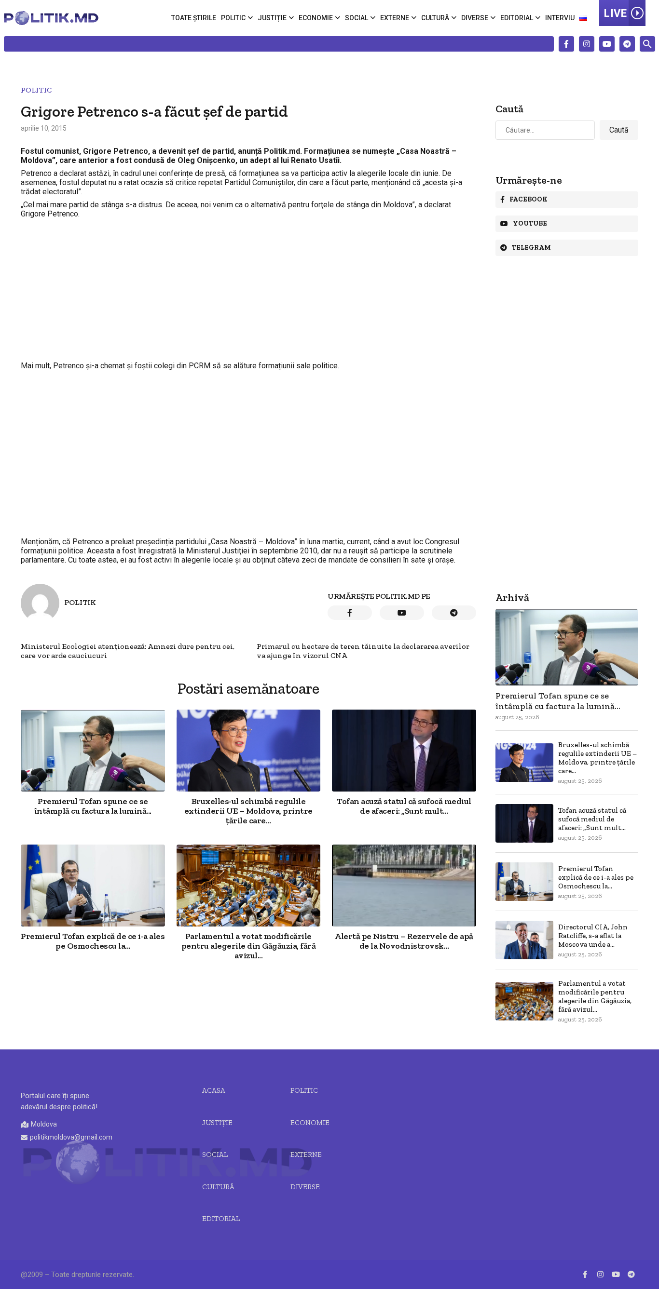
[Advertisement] (248, 289)
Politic (233, 18)
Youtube (530, 223)
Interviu (560, 18)
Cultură (435, 18)
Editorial (516, 18)
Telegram (531, 247)
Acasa (213, 1090)
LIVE (615, 13)
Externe (394, 18)
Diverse (474, 18)
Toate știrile (193, 18)
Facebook (528, 199)
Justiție (272, 18)
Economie (316, 18)
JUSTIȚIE (217, 1122)
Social (356, 18)
